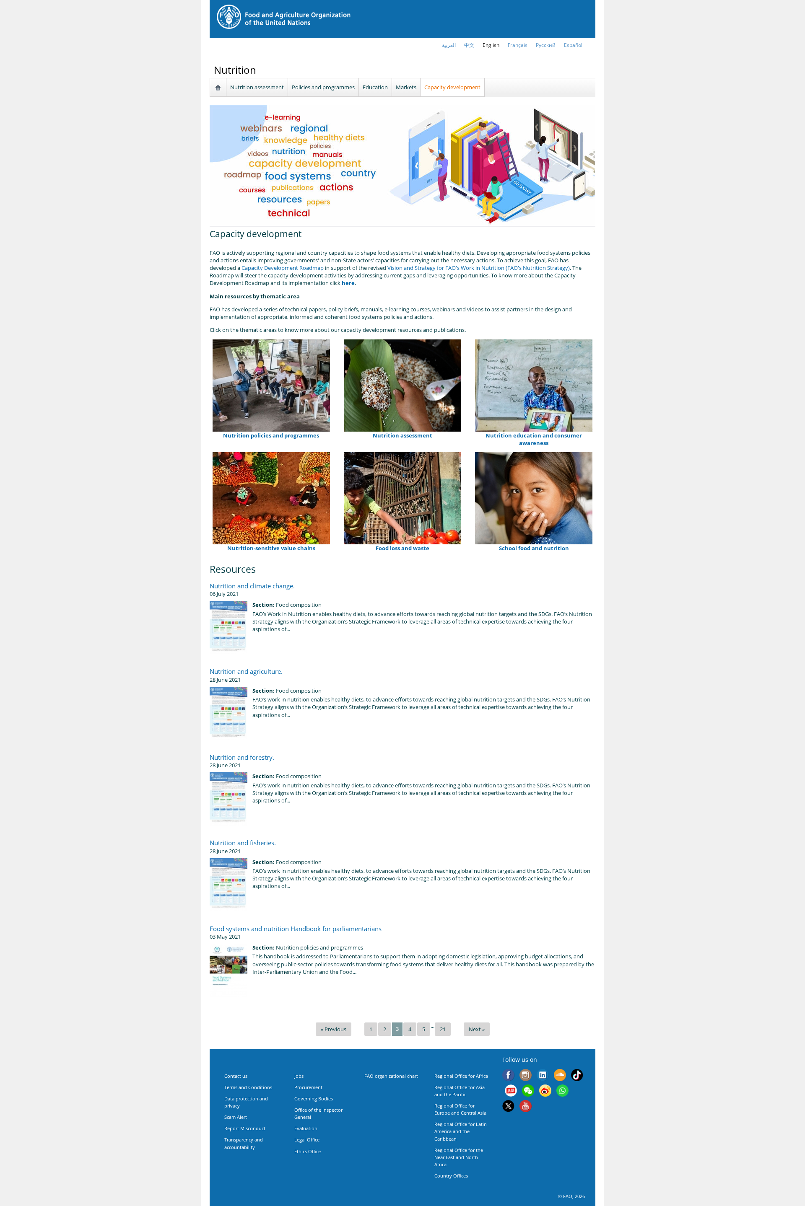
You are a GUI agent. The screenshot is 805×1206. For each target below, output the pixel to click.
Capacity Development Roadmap (283, 268)
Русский (546, 45)
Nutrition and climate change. (252, 586)
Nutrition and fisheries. (243, 843)
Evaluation (305, 1128)
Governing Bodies (313, 1098)
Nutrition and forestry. (242, 757)
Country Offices (451, 1175)
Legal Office (306, 1139)
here (348, 283)
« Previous (333, 1029)
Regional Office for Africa (461, 1076)
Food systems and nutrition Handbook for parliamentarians (296, 928)
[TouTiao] (511, 1091)
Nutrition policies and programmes (271, 435)
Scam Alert (235, 1117)
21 (443, 1029)
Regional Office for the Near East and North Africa (458, 1157)
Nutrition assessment (257, 87)
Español (573, 45)
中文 (469, 45)
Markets (406, 87)
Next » (477, 1029)
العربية (449, 45)
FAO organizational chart (391, 1076)
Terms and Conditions (248, 1087)
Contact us (235, 1076)
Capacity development (452, 87)
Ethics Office (307, 1151)
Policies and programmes (323, 87)
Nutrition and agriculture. (246, 671)
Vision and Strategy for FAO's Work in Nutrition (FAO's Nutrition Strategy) (478, 268)
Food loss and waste (402, 548)
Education (375, 87)
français (517, 45)
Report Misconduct (244, 1128)
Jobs (299, 1076)
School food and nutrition (534, 548)
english (491, 45)
